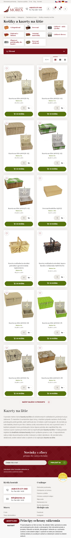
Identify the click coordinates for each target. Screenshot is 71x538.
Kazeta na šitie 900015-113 (52, 153)
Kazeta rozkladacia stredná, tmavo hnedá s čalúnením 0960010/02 (52, 264)
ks (29, 108)
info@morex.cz (18, 498)
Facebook (40, 512)
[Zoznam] (60, 60)
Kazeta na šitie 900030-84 (19, 378)
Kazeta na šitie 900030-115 (52, 98)
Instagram (40, 515)
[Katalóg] (55, 60)
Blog (34, 1)
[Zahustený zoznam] (65, 60)
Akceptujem (11, 521)
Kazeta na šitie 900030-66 (19, 323)
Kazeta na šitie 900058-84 (19, 98)
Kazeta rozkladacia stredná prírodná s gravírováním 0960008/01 (18, 265)
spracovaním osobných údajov (13, 472)
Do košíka (20, 114)
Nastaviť (11, 525)
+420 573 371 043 (35, 8)
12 (46, 60)
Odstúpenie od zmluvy (44, 490)
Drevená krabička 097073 (52, 208)
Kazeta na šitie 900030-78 (52, 323)
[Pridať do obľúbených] (7, 68)
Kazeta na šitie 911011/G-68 (52, 378)
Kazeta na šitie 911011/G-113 (19, 208)
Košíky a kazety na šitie (46, 17)
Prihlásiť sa (56, 463)
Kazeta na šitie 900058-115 (19, 153)
